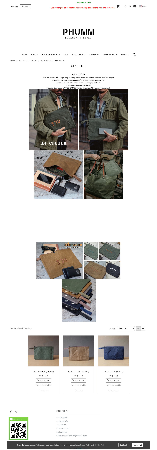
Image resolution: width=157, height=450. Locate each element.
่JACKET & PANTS (51, 54)
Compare (44, 391)
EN (143, 6)
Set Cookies (124, 445)
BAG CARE (78, 54)
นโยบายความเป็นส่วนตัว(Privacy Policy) (71, 436)
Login (15, 6)
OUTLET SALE (110, 54)
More (124, 54)
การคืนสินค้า (61, 425)
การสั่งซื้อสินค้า (62, 417)
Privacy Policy (85, 445)
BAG (33, 54)
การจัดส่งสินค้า (62, 421)
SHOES (93, 54)
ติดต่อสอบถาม (61, 432)
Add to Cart (44, 380)
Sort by (113, 328)
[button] (134, 54)
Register (26, 6)
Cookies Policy (100, 445)
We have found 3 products (21, 328)
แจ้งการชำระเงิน (62, 428)
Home (24, 54)
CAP (66, 54)
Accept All (138, 445)
